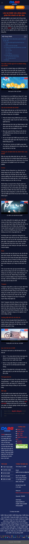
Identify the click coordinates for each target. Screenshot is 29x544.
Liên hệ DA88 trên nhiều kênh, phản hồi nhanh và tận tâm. (14, 39)
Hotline (9, 49)
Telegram (10, 53)
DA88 (9, 28)
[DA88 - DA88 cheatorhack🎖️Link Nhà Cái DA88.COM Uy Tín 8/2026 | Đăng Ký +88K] (14, 2)
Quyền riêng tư (16, 411)
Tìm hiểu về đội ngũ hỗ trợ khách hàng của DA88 (14, 43)
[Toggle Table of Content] (24, 36)
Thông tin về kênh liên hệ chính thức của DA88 (15, 47)
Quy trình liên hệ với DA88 (13, 56)
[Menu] (2, 3)
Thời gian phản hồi (12, 58)
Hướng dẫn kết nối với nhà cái (11, 55)
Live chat (10, 50)
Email (9, 52)
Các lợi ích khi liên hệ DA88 (11, 45)
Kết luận (7, 59)
